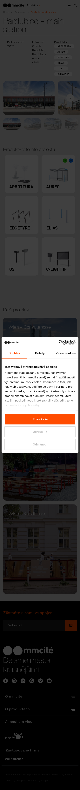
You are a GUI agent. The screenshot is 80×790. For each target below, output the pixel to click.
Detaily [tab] (40, 353)
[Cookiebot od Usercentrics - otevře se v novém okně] (59, 342)
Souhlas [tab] (14, 353)
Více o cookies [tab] (66, 353)
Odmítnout (40, 444)
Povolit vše (40, 419)
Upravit (38, 431)
